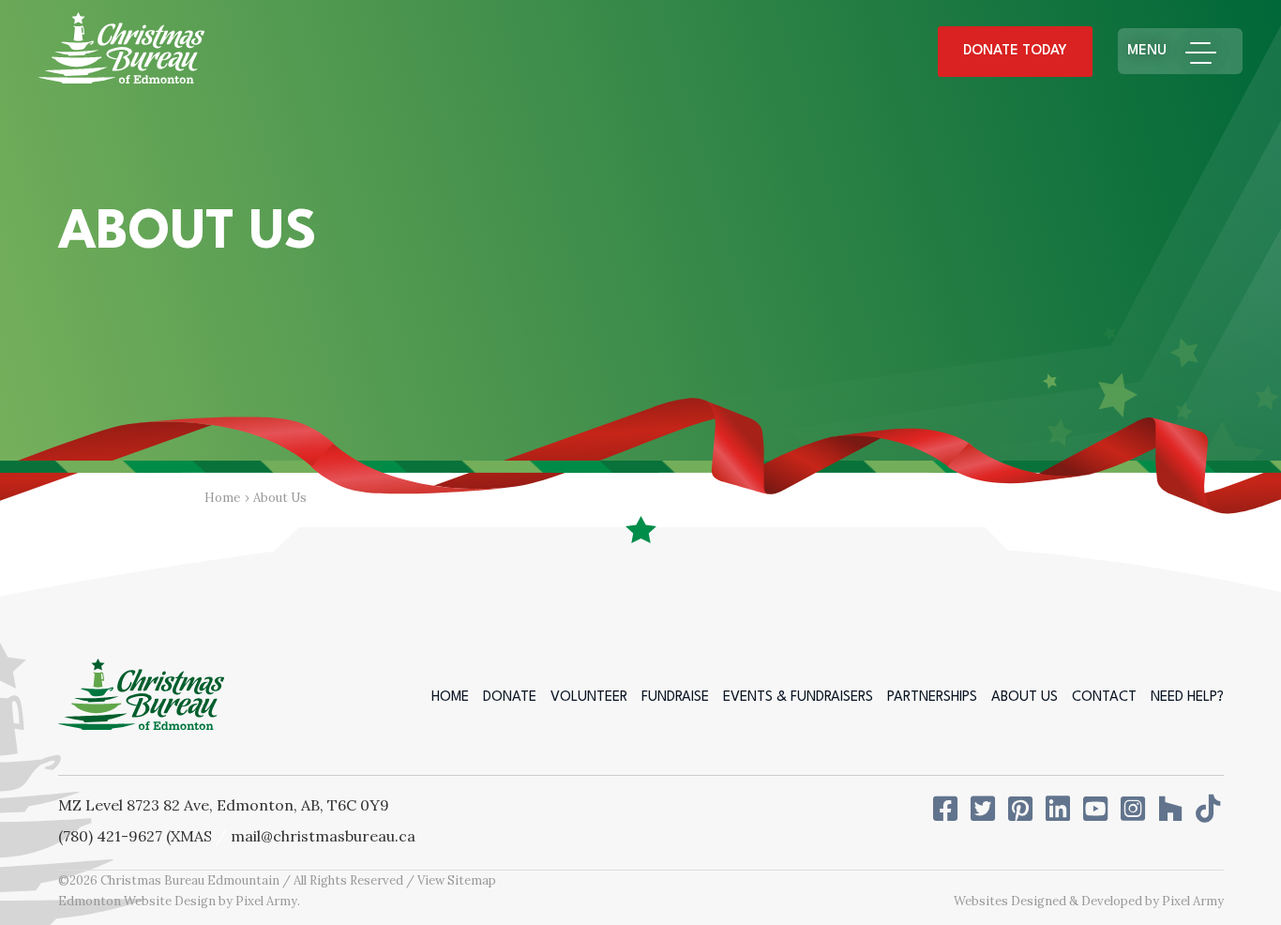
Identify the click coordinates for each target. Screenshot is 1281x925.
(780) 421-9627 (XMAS (135, 835)
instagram (1135, 809)
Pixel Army (266, 901)
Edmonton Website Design (137, 901)
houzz (1172, 809)
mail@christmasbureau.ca (323, 835)
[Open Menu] (1209, 51)
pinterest (1022, 809)
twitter (985, 809)
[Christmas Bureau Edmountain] (121, 52)
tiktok (1210, 809)
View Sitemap (456, 880)
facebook (947, 809)
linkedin (1060, 809)
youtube (1097, 809)
